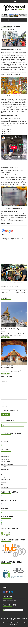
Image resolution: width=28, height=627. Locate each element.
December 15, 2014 (6, 365)
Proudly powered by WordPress (8, 622)
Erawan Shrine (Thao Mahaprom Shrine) (21, 291)
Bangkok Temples (6, 286)
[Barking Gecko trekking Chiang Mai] (5, 535)
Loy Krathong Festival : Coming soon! (7, 291)
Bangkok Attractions (6, 454)
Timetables (3, 482)
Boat (2, 472)
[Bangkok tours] (1, 445)
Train (2, 484)
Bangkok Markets (5, 459)
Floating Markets (5, 477)
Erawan (15, 286)
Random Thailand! (5, 479)
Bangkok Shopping (5, 461)
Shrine (19, 286)
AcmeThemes (13, 624)
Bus (2, 474)
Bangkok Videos (5, 469)
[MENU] (7, 20)
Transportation (4, 487)
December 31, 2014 (6, 328)
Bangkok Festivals (5, 456)
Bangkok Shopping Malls (7, 464)
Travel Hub (17, 29)
